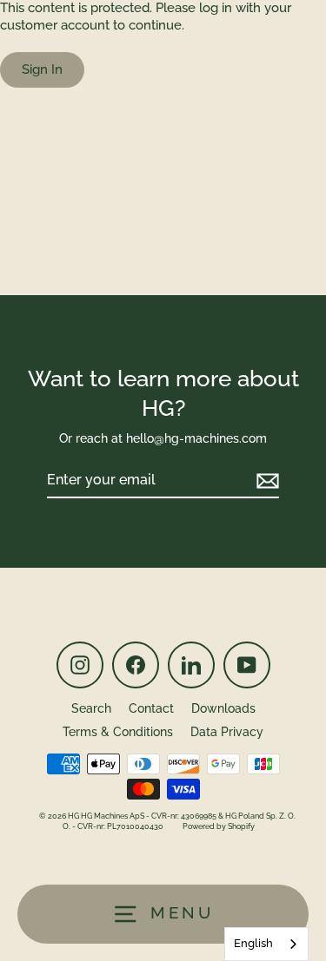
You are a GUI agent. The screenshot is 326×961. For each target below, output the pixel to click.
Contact (151, 708)
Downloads (223, 708)
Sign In (42, 69)
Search (91, 708)
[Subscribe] (265, 481)
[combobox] (266, 944)
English (253, 943)
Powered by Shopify (219, 826)
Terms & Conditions (118, 732)
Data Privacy (226, 732)
